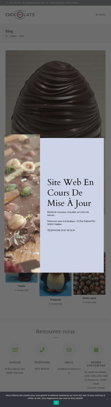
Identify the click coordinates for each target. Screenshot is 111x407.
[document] (55, 203)
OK (56, 402)
